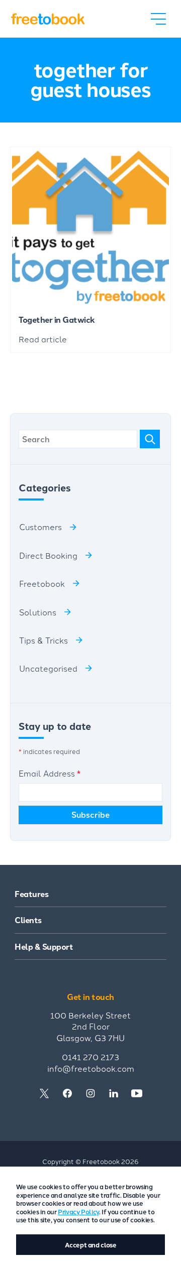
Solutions (37, 611)
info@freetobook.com (90, 1068)
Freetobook (42, 583)
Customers (40, 526)
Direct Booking (48, 555)
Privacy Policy (78, 1211)
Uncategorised (48, 668)
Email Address (49, 773)
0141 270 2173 (90, 1056)
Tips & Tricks (43, 640)
